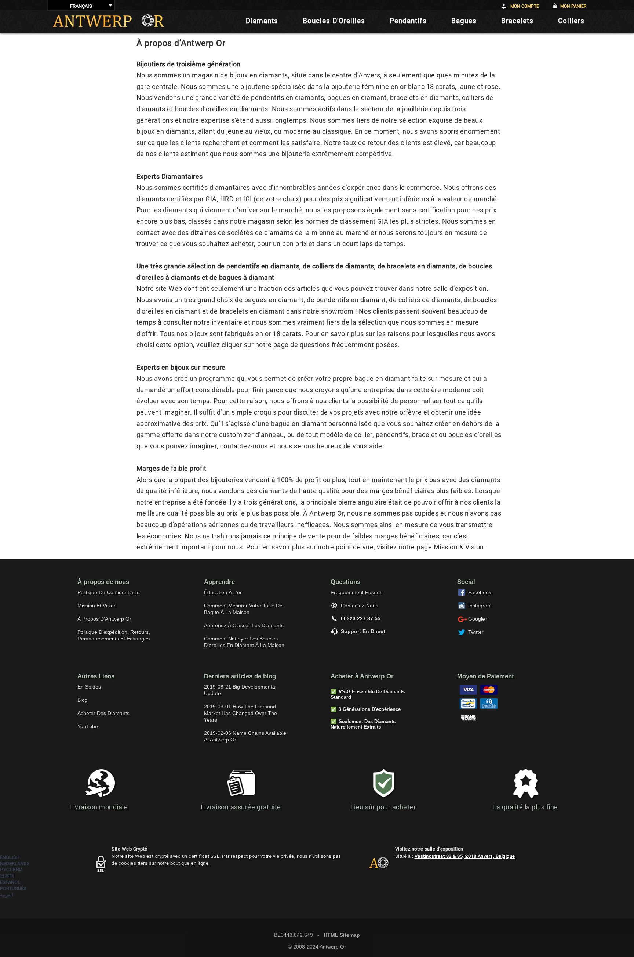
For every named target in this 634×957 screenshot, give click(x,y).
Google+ (478, 619)
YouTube (87, 726)
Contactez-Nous (359, 605)
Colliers (571, 20)
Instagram (480, 605)
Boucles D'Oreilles (334, 20)
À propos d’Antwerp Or (104, 619)
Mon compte (524, 6)
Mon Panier (573, 6)
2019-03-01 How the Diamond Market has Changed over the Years (240, 713)
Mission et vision (97, 605)
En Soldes (89, 687)
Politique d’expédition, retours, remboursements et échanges (113, 635)
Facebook (479, 592)
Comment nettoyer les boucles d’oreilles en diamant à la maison (244, 642)
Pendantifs (408, 20)
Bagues (464, 20)
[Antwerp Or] (373, 866)
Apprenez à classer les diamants (244, 625)
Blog (82, 700)
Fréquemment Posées (356, 592)
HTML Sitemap (342, 935)
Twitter (476, 632)
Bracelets (517, 20)
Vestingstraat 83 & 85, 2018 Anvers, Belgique (465, 856)
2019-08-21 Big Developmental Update (240, 690)
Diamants (262, 20)
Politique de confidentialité (108, 592)
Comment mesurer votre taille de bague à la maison (243, 609)
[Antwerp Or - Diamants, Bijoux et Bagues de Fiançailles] (108, 20)
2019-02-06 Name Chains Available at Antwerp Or (245, 736)
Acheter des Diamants (103, 713)
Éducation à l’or (223, 592)
